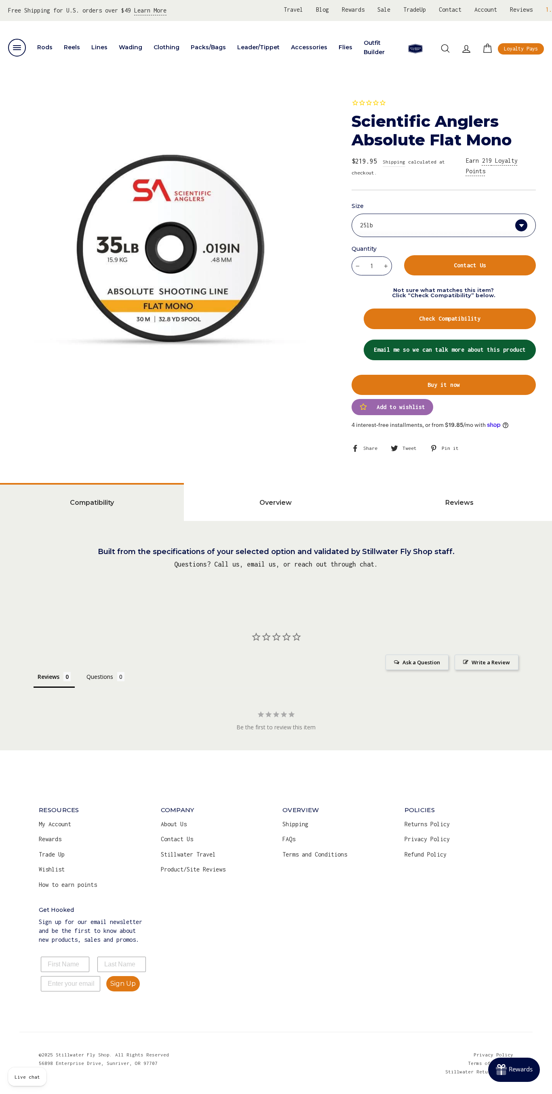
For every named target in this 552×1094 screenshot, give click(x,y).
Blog (322, 9)
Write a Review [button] (491, 662)
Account (485, 9)
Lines (99, 47)
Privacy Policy (427, 839)
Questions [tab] (99, 676)
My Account (55, 824)
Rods (45, 47)
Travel (293, 9)
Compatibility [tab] (92, 502)
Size (358, 206)
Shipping (394, 162)
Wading (130, 47)
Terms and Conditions (314, 854)
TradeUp (414, 9)
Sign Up (123, 983)
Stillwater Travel (188, 854)
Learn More (150, 10)
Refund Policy (426, 854)
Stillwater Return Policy (479, 1071)
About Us (174, 824)
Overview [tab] (275, 502)
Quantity (364, 248)
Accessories (309, 47)
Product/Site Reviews (193, 869)
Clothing (166, 47)
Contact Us (177, 839)
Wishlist (52, 869)
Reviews (521, 9)
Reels (72, 47)
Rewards (353, 9)
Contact (450, 9)
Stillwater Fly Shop (415, 48)
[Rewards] (514, 1070)
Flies (345, 47)
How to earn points (68, 884)
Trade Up (52, 854)
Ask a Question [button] (421, 662)
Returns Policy (427, 824)
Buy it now (444, 384)
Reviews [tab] (459, 502)
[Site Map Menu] (17, 48)
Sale (383, 9)
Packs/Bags (208, 47)
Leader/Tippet (258, 47)
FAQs (288, 839)
